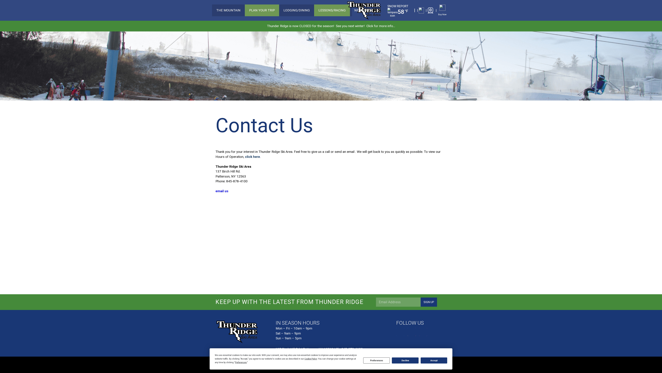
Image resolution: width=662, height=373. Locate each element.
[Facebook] (400, 332)
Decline (405, 360)
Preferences (376, 360)
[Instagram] (412, 332)
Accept (434, 360)
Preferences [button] (241, 362)
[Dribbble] (423, 332)
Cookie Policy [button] (310, 359)
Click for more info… (380, 26)
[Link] (420, 10)
